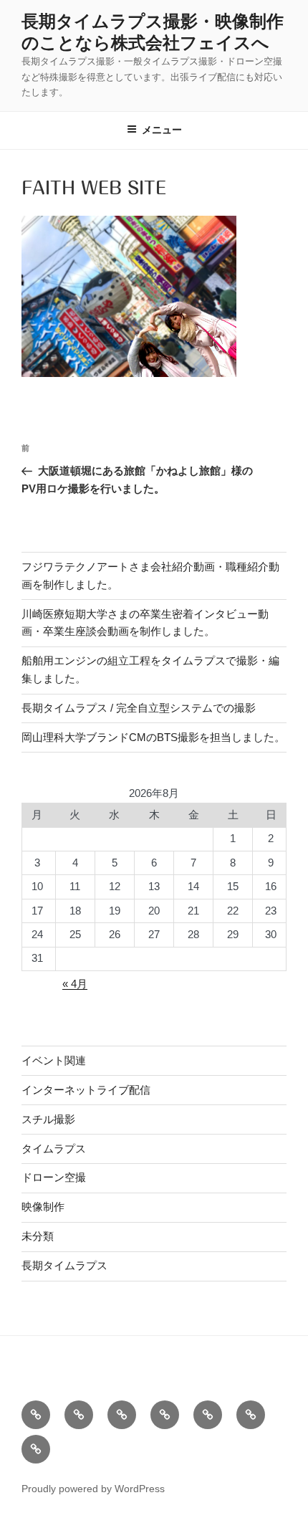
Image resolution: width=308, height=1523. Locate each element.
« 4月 (74, 984)
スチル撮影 (48, 1119)
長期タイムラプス (64, 1265)
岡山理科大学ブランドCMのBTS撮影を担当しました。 (153, 737)
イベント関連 (53, 1060)
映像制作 (42, 1206)
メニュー (162, 129)
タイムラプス (53, 1148)
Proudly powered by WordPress (93, 1488)
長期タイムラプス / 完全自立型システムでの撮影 (138, 708)
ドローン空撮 (53, 1177)
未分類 (37, 1236)
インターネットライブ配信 (85, 1090)
